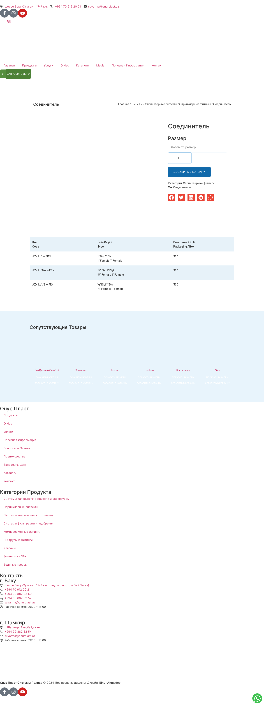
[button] (171, 197)
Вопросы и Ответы (17, 448)
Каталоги (82, 65)
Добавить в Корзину (189, 172)
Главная (9, 65)
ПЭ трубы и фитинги (18, 540)
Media (100, 65)
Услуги (48, 65)
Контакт (157, 65)
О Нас (65, 65)
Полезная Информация (128, 65)
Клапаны (10, 548)
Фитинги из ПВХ (15, 556)
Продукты (29, 65)
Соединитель (182, 187)
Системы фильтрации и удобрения (29, 523)
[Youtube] (22, 13)
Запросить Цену (15, 464)
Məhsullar (137, 104)
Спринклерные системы (161, 104)
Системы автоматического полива (29, 515)
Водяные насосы (15, 564)
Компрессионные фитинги (22, 531)
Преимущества (14, 456)
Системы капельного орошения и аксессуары (37, 498)
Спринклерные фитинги (195, 104)
